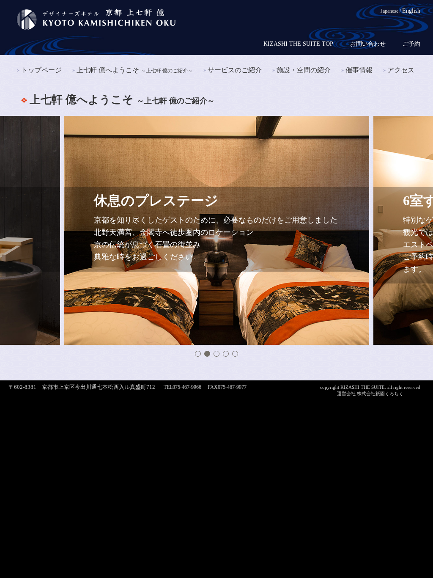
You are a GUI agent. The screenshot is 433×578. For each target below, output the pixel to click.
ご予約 (411, 44)
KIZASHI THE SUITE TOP (298, 44)
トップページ (41, 70)
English (411, 11)
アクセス (400, 70)
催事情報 (359, 70)
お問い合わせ (368, 44)
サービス (235, 70)
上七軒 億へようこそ (135, 70)
